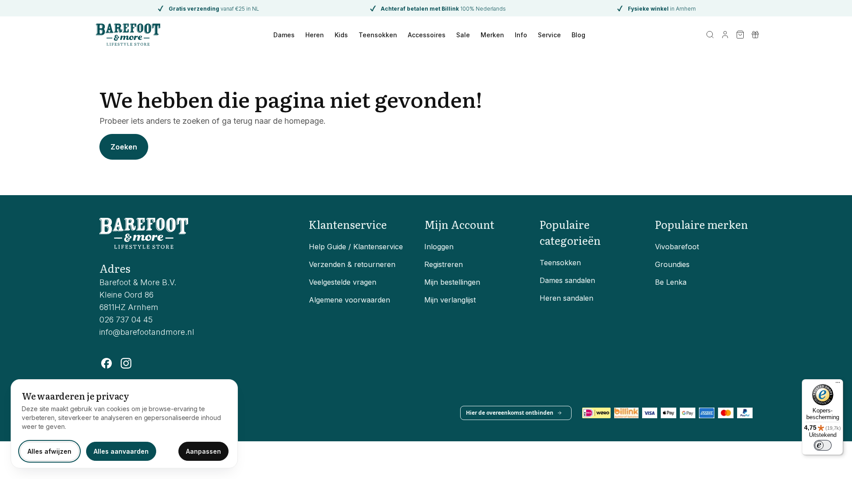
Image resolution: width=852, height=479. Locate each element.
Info (521, 35)
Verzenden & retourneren (352, 264)
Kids (341, 35)
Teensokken (378, 35)
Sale (463, 35)
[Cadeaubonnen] (755, 34)
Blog (578, 35)
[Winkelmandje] (740, 34)
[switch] (823, 445)
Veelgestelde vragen (342, 282)
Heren (314, 35)
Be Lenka (670, 282)
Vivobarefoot (677, 246)
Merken (492, 35)
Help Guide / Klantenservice (356, 246)
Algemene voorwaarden (349, 299)
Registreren (443, 264)
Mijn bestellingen (452, 282)
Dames (284, 35)
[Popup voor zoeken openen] (710, 34)
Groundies (672, 264)
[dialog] (124, 423)
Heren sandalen (566, 298)
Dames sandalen (567, 280)
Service (549, 35)
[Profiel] (725, 34)
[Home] (128, 35)
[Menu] (837, 384)
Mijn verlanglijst (450, 299)
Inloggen (439, 246)
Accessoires (427, 35)
